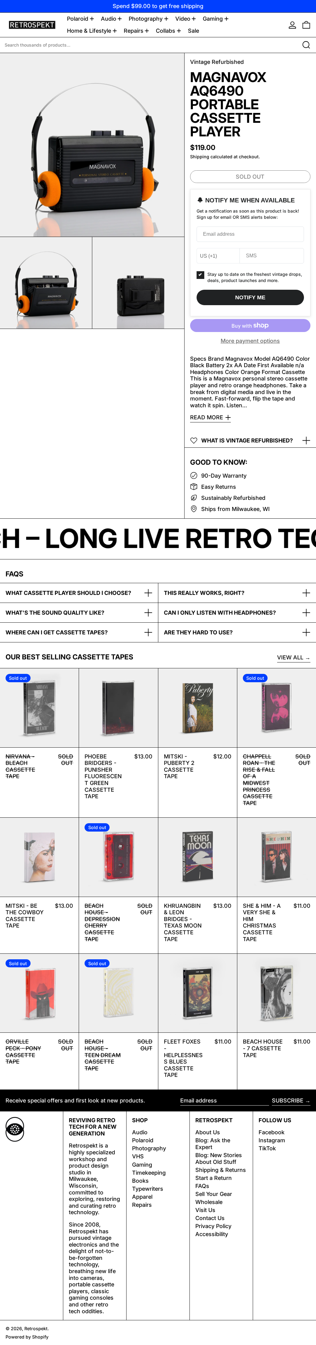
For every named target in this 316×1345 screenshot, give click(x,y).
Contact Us (210, 1218)
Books (140, 1180)
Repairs (142, 1205)
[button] (306, 25)
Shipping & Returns (220, 1170)
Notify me (250, 297)
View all (290, 657)
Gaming (142, 1164)
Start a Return (213, 1178)
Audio (140, 1132)
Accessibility (211, 1234)
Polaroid (142, 1140)
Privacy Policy (213, 1226)
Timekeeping (149, 1172)
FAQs (202, 1186)
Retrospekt (36, 1328)
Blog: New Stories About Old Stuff (218, 1158)
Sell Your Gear (213, 1194)
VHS (138, 1156)
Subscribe (287, 1100)
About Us (207, 1132)
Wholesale (208, 1202)
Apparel (142, 1196)
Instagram (272, 1140)
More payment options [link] (250, 341)
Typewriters (147, 1188)
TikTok (267, 1148)
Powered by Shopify (27, 1336)
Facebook (272, 1132)
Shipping (199, 156)
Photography (149, 1148)
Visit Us (205, 1210)
